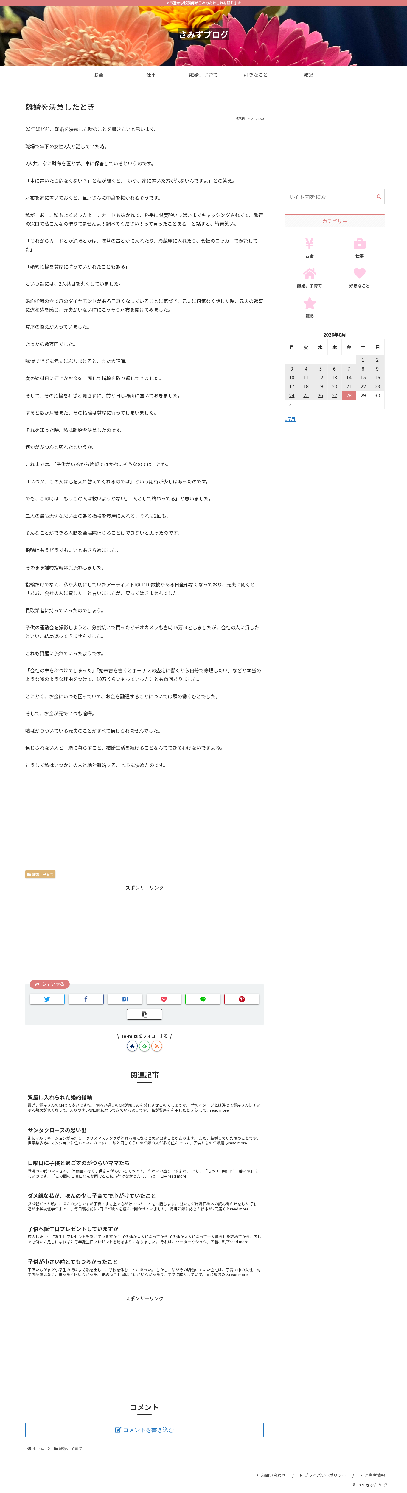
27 (334, 395)
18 (306, 386)
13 (334, 377)
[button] (379, 197)
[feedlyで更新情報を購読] (144, 1046)
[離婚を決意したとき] (125, 999)
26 (320, 395)
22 (363, 386)
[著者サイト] (132, 1046)
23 (377, 386)
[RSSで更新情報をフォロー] (156, 1046)
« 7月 (290, 419)
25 (306, 395)
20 (334, 386)
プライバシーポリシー (325, 1475)
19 (320, 386)
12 (320, 377)
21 (349, 386)
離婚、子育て (43, 874)
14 (349, 377)
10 (291, 377)
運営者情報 (374, 1475)
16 (377, 377)
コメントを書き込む (148, 1430)
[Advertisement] (144, 934)
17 (291, 386)
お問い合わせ (273, 1475)
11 (306, 377)
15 (363, 377)
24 (291, 395)
